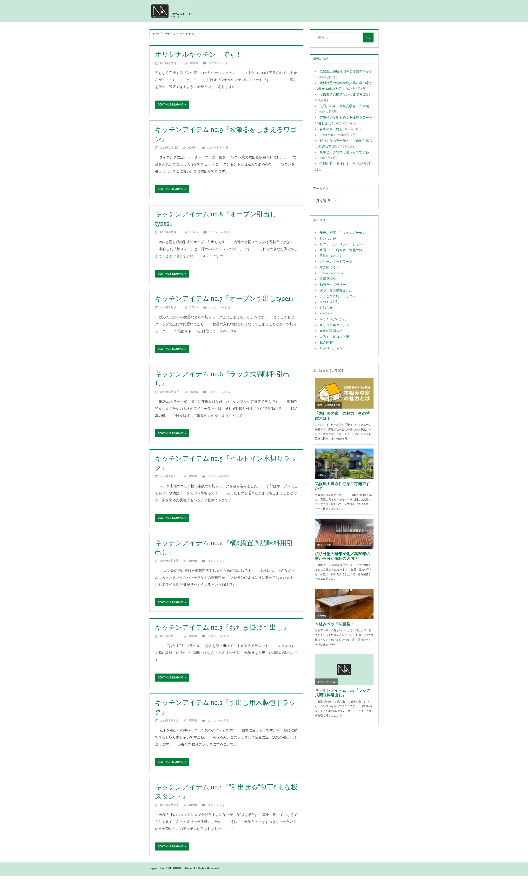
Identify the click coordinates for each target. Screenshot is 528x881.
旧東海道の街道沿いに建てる (340, 94)
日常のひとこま (331, 256)
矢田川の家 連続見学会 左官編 (344, 106)
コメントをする (218, 147)
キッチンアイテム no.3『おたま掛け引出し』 (222, 627)
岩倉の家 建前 (331, 129)
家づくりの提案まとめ (335, 290)
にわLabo (326, 135)
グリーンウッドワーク (335, 261)
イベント (326, 313)
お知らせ (326, 308)
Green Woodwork (331, 273)
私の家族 (326, 342)
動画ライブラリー (332, 284)
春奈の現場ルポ (331, 331)
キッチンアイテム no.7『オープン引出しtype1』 (226, 298)
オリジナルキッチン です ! (197, 54)
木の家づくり (329, 267)
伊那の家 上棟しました (337, 164)
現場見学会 (327, 279)
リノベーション (331, 348)
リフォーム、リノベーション (340, 244)
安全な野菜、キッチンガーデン (342, 233)
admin (194, 63)
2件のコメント (218, 63)
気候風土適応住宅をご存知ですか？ (345, 71)
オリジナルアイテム (334, 325)
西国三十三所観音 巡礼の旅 (340, 250)
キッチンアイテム (332, 319)
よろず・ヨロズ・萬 (334, 336)
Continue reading (171, 104)
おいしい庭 (327, 238)
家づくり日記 (329, 302)
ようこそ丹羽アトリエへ (337, 296)
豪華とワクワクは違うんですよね (344, 152)
